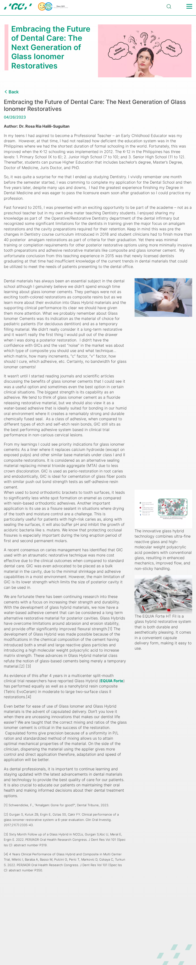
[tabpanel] (98, 51)
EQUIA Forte (111, 680)
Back (14, 91)
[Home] (36, 6)
